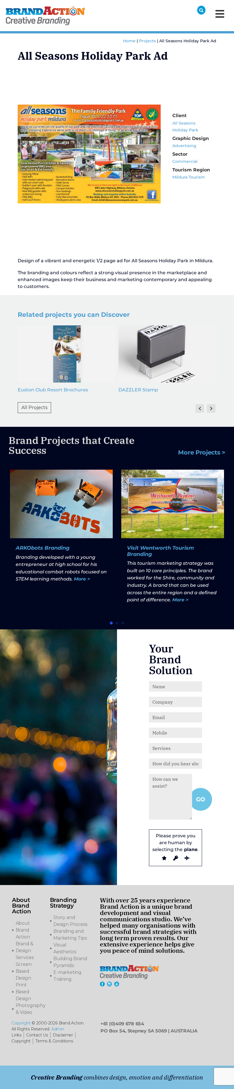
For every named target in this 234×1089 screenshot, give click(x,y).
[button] (111, 623)
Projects (147, 40)
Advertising (184, 145)
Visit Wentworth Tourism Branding (160, 551)
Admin (57, 1029)
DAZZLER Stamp (138, 390)
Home (129, 40)
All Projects (34, 407)
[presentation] (199, 408)
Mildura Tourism (188, 177)
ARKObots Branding (43, 548)
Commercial (184, 161)
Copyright (21, 1023)
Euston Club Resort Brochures (53, 390)
